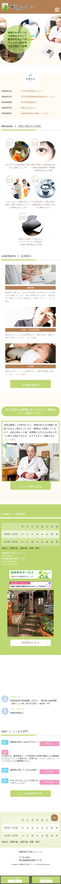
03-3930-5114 (10, 561)
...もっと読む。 (11, 439)
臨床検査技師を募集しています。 (36, 113)
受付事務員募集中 (29, 102)
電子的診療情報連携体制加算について (38, 96)
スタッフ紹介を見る (30, 486)
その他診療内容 (30, 384)
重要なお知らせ (28, 108)
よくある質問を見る (30, 793)
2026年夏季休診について (32, 91)
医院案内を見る (30, 642)
